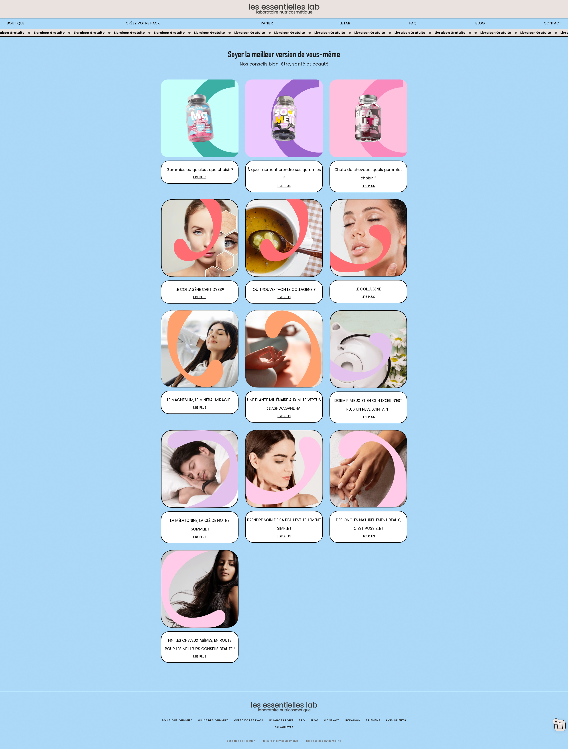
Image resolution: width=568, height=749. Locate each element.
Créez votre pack (143, 23)
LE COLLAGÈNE (368, 289)
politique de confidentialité (323, 741)
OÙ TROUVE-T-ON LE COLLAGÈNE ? (284, 289)
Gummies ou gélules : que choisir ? (199, 169)
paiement (373, 720)
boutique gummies (177, 720)
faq (302, 720)
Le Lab (344, 23)
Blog (480, 23)
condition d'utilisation (241, 741)
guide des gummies (213, 720)
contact (331, 720)
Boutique (16, 23)
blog (314, 720)
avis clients (396, 720)
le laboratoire (281, 720)
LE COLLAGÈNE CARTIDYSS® (200, 289)
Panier (267, 23)
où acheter (284, 727)
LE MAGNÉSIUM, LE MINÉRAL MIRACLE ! (199, 400)
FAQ (412, 23)
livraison (353, 720)
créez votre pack (249, 720)
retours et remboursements (280, 741)
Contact (552, 23)
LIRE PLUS (199, 177)
